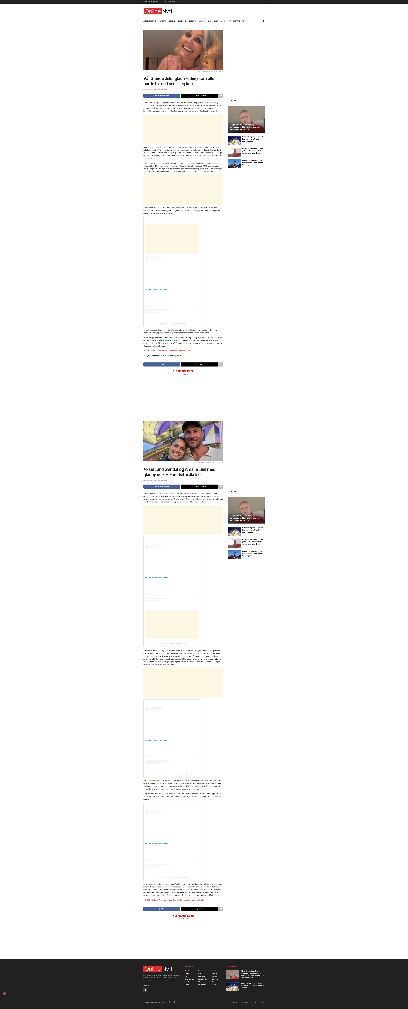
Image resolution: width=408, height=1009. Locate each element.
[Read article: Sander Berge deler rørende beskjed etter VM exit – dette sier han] (234, 140)
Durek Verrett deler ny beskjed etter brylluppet (171, 351)
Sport (214, 985)
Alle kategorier (149, 21)
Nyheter (163, 21)
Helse (215, 21)
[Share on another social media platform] (220, 96)
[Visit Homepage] (157, 11)
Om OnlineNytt (235, 1002)
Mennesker (181, 21)
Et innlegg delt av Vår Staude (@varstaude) (172, 323)
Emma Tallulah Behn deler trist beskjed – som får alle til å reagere (252, 162)
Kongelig (201, 976)
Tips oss (244, 1002)
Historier (192, 21)
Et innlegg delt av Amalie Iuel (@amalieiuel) (172, 643)
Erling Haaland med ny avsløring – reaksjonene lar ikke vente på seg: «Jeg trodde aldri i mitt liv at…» (245, 127)
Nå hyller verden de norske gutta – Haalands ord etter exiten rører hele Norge (252, 151)
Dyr (209, 21)
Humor (222, 21)
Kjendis (172, 21)
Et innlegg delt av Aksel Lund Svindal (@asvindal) (172, 877)
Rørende (202, 21)
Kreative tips (238, 21)
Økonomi (215, 979)
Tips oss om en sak (169, 2)
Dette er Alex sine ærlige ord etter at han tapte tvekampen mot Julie (178, 900)
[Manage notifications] (4, 993)
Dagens (187, 973)
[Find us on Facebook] (264, 2)
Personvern (261, 1002)
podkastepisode (153, 781)
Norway (214, 973)
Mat (229, 21)
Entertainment (190, 979)
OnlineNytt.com (152, 1002)
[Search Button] (264, 21)
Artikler (187, 971)
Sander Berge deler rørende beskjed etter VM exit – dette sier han (253, 139)
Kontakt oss (252, 1002)
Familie (187, 982)
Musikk (214, 971)
